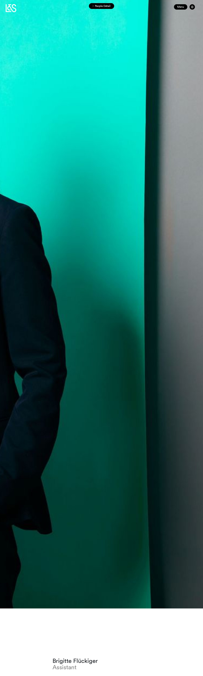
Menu (180, 6)
